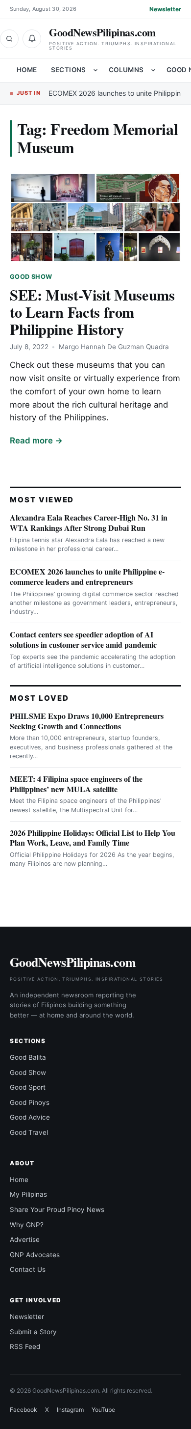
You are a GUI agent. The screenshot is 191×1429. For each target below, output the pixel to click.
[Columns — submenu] (153, 70)
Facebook (23, 1409)
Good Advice (30, 1117)
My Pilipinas (28, 1194)
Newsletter (165, 9)
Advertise (25, 1239)
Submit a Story (33, 1332)
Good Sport (28, 1087)
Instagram (70, 1409)
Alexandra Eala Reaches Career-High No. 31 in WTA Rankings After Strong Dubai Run (88, 522)
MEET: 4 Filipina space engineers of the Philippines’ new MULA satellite (76, 784)
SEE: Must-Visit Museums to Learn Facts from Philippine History (92, 312)
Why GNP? (27, 1225)
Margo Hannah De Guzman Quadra (114, 347)
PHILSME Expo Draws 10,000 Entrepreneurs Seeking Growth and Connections (87, 721)
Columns (126, 70)
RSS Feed (25, 1346)
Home (27, 70)
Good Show (31, 276)
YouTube (103, 1409)
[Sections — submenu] (95, 70)
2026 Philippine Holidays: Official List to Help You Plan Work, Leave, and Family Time (92, 838)
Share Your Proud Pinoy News (57, 1209)
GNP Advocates (35, 1255)
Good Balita (28, 1057)
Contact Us (28, 1269)
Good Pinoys (29, 1102)
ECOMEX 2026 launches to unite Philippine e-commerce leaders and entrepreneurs (87, 576)
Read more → (36, 440)
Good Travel (29, 1132)
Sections (68, 70)
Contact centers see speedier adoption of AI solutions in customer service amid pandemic (83, 639)
